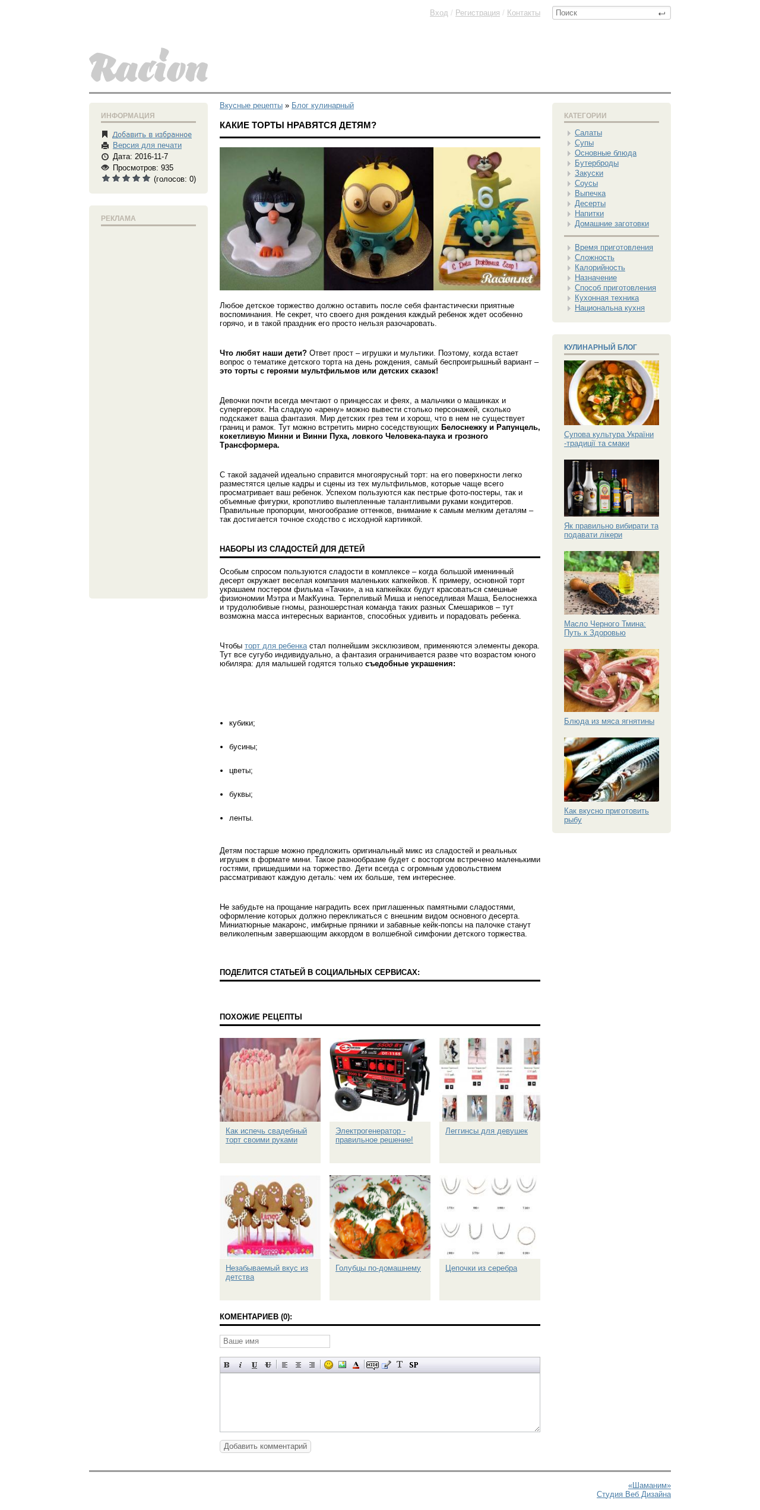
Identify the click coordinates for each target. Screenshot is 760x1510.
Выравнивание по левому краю (285, 1364)
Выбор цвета (356, 1364)
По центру (298, 1364)
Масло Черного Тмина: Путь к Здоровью (605, 628)
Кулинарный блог (600, 347)
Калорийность (600, 267)
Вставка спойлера (413, 1364)
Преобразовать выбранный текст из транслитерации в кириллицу (400, 1364)
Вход (439, 12)
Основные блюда (605, 152)
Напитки (589, 213)
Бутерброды (597, 163)
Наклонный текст (241, 1364)
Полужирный (227, 1364)
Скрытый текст (372, 1364)
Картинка (342, 1364)
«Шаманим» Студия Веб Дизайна (634, 1490)
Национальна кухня (610, 307)
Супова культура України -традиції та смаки (609, 439)
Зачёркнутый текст (268, 1364)
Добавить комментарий (265, 1446)
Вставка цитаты (386, 1364)
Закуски (589, 173)
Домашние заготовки (612, 223)
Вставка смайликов (328, 1364)
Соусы (586, 183)
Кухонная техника (607, 297)
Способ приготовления (615, 287)
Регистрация (477, 12)
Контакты (523, 12)
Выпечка (590, 193)
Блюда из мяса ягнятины (609, 721)
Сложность (595, 257)
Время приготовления (614, 247)
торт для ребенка (276, 645)
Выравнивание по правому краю (312, 1364)
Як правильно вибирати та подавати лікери (611, 530)
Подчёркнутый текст (254, 1364)
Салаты (588, 132)
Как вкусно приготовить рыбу (606, 815)
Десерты (590, 203)
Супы (584, 142)
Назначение (596, 277)
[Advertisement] (148, 410)
